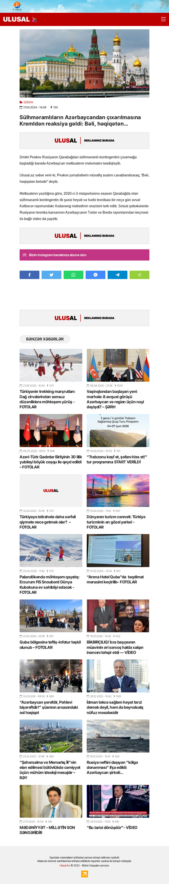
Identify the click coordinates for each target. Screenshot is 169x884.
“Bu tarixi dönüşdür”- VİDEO (112, 827)
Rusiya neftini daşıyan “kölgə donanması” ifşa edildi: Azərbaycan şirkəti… (112, 767)
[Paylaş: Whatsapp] (73, 275)
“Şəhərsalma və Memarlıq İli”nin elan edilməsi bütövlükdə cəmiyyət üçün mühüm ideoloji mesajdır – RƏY (50, 770)
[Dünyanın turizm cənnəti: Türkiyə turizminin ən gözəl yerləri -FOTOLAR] (118, 490)
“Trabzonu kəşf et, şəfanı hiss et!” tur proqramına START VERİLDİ (117, 459)
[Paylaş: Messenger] (95, 275)
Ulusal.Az (65, 865)
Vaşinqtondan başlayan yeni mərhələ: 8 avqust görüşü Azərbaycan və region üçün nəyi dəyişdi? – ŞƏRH (115, 399)
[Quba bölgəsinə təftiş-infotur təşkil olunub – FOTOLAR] (51, 615)
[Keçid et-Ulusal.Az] (16, 19)
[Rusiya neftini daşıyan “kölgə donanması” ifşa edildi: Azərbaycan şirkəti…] (118, 735)
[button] (139, 275)
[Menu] (161, 19)
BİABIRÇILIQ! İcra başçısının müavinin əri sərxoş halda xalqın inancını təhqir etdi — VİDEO (115, 647)
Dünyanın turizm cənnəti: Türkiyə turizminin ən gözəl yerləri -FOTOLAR (116, 521)
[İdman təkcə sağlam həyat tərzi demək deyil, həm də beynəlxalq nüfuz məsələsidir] (118, 675)
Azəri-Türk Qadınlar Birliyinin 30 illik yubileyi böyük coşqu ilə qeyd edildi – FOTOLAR (51, 462)
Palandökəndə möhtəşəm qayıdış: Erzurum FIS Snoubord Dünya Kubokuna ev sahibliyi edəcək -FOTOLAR (49, 585)
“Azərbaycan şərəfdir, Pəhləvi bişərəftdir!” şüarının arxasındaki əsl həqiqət (49, 707)
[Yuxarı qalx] (156, 871)
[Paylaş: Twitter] (51, 275)
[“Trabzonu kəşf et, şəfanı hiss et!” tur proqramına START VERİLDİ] (118, 430)
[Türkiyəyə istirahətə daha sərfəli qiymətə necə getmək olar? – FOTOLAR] (51, 490)
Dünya (28, 102)
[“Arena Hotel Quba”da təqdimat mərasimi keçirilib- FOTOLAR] (118, 550)
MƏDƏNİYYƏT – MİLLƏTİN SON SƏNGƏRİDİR (47, 830)
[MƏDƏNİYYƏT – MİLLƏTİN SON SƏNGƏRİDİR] (51, 801)
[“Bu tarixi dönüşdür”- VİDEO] (118, 801)
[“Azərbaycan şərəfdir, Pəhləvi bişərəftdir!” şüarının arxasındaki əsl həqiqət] (51, 675)
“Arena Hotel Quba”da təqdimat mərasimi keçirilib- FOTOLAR (115, 579)
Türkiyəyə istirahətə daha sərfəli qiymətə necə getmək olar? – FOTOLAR (48, 521)
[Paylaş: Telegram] (117, 275)
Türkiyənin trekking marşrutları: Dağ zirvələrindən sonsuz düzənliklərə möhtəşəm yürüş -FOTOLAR (47, 399)
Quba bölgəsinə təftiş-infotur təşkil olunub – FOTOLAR (50, 644)
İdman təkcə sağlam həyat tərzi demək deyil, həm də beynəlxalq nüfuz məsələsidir (115, 707)
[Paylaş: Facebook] (29, 275)
